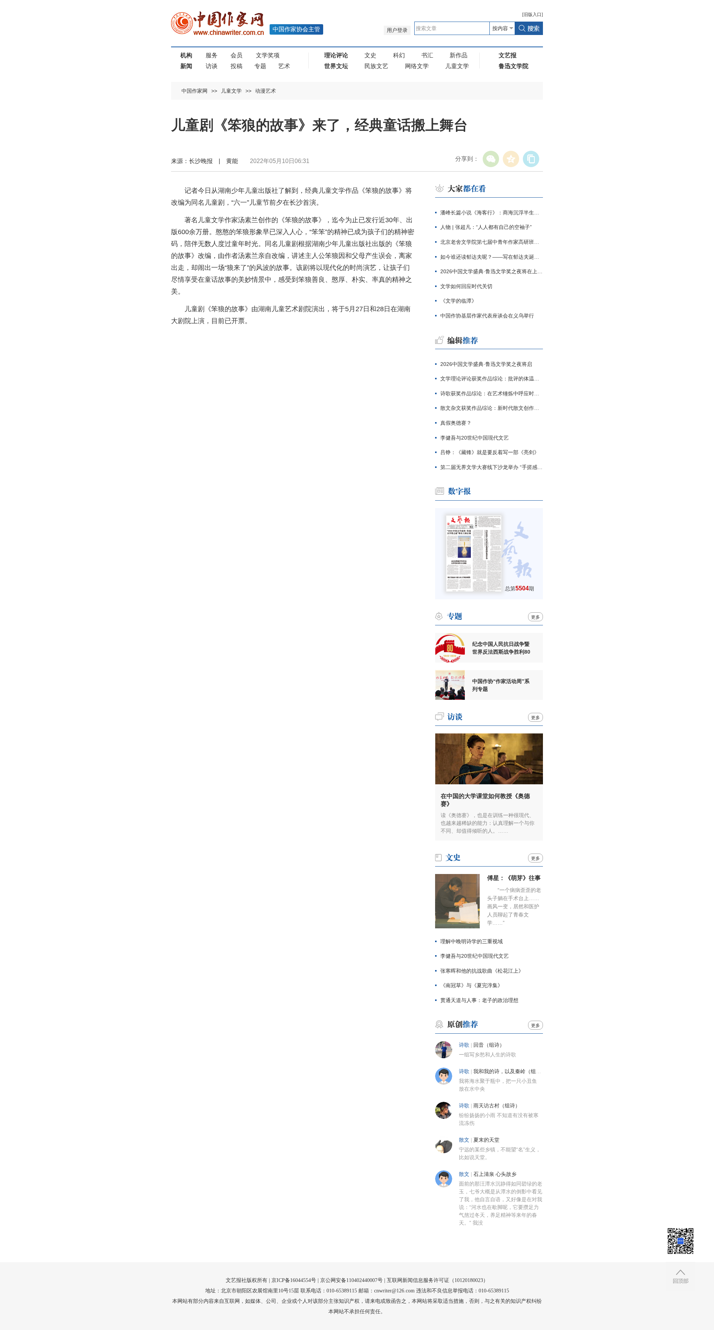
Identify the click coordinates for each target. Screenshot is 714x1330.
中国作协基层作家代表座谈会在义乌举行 (487, 316)
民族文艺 (376, 66)
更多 (535, 617)
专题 (260, 66)
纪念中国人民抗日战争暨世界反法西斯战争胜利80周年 (501, 648)
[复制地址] (531, 159)
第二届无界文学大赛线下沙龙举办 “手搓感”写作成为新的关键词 (491, 467)
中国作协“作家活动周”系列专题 (501, 685)
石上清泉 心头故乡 (495, 1174)
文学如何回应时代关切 (466, 286)
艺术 (284, 66)
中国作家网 (194, 91)
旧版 (532, 14)
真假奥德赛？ (456, 423)
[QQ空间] (511, 159)
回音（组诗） (489, 1045)
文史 (370, 55)
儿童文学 (457, 66)
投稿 (236, 66)
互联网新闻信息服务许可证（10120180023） (437, 1280)
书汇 (427, 55)
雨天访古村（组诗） (496, 1106)
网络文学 (417, 66)
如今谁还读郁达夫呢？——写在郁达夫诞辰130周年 (491, 257)
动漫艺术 (265, 91)
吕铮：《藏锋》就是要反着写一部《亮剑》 (489, 452)
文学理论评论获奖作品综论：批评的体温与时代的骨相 (491, 379)
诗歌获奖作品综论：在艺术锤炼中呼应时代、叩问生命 (491, 393)
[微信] (491, 159)
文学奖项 (268, 55)
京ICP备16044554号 (293, 1280)
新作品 (458, 55)
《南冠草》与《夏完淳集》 (471, 985)
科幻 (399, 55)
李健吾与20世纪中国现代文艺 (474, 438)
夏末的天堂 (486, 1140)
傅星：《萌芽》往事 (514, 878)
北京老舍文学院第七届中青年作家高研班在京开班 (491, 242)
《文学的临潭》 (458, 301)
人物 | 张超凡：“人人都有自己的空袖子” (486, 227)
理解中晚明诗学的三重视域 (471, 941)
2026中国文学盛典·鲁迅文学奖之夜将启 (486, 364)
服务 (212, 55)
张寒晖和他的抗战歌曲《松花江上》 (482, 971)
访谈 (212, 66)
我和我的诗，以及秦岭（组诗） (509, 1071)
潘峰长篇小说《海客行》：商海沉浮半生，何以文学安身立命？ (491, 213)
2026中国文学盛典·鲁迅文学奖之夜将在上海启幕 (491, 271)
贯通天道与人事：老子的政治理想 (479, 1000)
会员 (236, 55)
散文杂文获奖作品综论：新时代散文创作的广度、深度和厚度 (491, 408)
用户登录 (397, 30)
